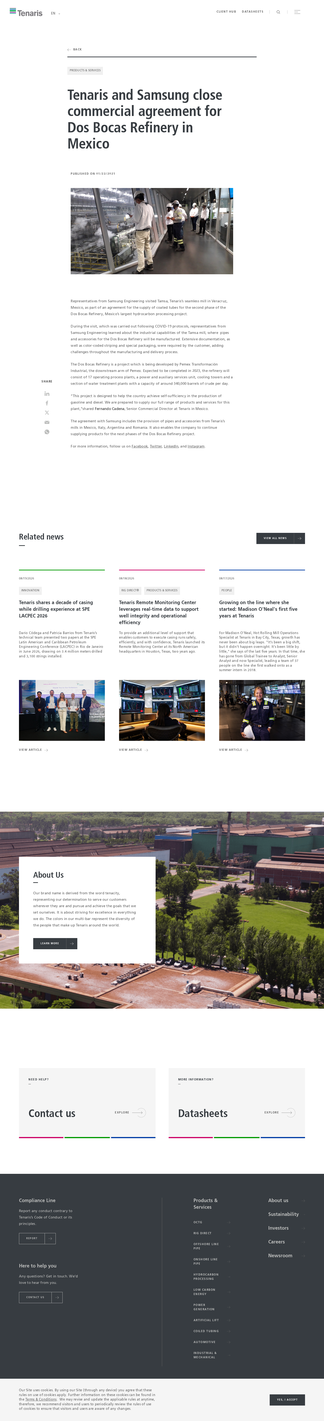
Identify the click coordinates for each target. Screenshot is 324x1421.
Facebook (140, 446)
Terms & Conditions (41, 1399)
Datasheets (253, 11)
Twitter (156, 446)
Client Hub (226, 11)
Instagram (196, 446)
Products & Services (85, 70)
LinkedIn (171, 446)
